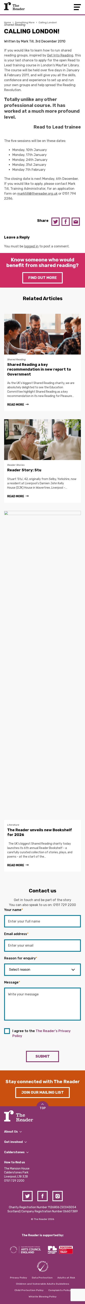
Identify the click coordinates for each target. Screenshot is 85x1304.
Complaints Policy (59, 1290)
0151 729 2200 (64, 905)
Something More (24, 22)
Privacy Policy (18, 1277)
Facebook (65, 222)
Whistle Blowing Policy (43, 1296)
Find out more (42, 277)
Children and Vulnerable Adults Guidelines (42, 1283)
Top (43, 1108)
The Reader (14, 6)
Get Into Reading (60, 55)
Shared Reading (14, 25)
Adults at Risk (66, 1277)
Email (76, 222)
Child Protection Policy (29, 1290)
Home (7, 22)
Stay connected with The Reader (43, 1081)
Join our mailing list (42, 1092)
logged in (31, 246)
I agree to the (41, 1033)
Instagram (57, 1196)
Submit (42, 1056)
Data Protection (42, 1277)
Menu (77, 7)
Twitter (55, 222)
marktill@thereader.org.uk (37, 193)
